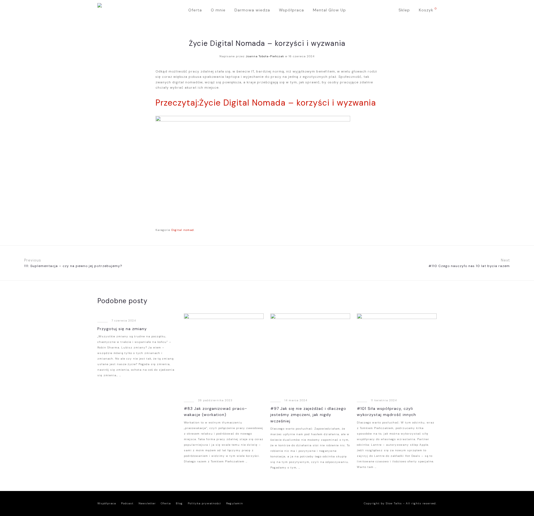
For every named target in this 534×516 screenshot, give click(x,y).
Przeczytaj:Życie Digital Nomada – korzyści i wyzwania (265, 102)
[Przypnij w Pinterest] (377, 230)
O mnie (218, 10)
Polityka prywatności (204, 503)
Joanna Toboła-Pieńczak (265, 56)
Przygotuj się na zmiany (122, 328)
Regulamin (234, 503)
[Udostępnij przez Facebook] (360, 230)
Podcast (127, 503)
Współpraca (291, 10)
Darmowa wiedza (252, 10)
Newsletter (147, 503)
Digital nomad (182, 230)
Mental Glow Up (329, 10)
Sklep (404, 10)
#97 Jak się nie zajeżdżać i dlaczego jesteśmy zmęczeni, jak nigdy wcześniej (308, 414)
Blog (179, 503)
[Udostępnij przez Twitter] (368, 230)
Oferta (195, 10)
